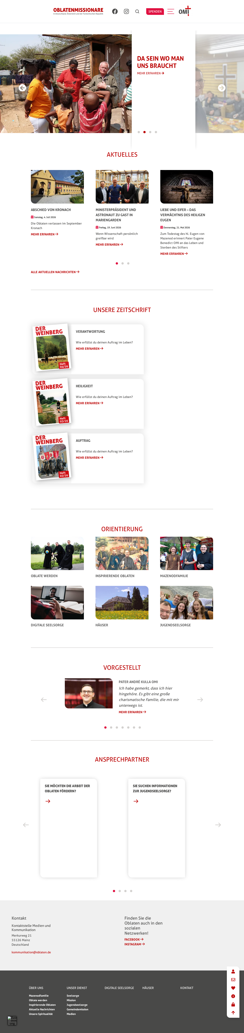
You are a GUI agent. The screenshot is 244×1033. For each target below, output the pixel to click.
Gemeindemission (77, 1009)
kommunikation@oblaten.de (31, 952)
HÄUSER (148, 988)
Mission (71, 1000)
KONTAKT (186, 988)
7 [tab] (140, 727)
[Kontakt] (233, 972)
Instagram (132, 944)
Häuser (102, 625)
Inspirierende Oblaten (115, 576)
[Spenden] (233, 988)
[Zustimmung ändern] (12, 1020)
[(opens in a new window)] (115, 11)
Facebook (132, 939)
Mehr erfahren (43, 234)
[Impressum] (233, 997)
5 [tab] (128, 727)
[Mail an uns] (233, 980)
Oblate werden (44, 576)
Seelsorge (73, 995)
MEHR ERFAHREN (149, 73)
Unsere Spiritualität (41, 1013)
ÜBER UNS (36, 988)
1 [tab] (139, 132)
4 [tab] (156, 132)
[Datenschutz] (233, 1005)
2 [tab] (144, 132)
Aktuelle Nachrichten (42, 1009)
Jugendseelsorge (175, 625)
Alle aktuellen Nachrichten (53, 272)
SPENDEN (155, 11)
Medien (71, 1013)
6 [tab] (134, 727)
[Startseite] (78, 11)
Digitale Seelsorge (47, 625)
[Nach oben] (233, 1013)
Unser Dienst (77, 988)
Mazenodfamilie (174, 576)
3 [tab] (150, 132)
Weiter (200, 699)
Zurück (44, 699)
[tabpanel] (76, 85)
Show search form (137, 11)
